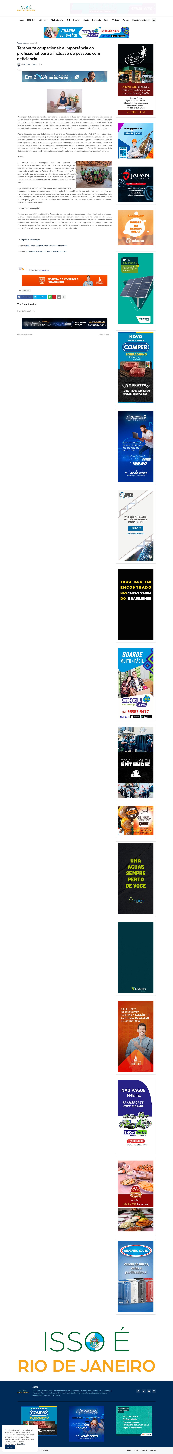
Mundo (86, 20)
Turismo (115, 20)
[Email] (59, 297)
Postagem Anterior (25, 334)
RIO (68, 20)
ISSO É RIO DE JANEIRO (40, 1450)
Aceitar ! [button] (10, 1447)
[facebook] (138, 1391)
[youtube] (149, 1391)
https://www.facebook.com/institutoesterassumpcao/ (46, 251)
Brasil (106, 20)
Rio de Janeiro (57, 20)
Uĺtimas (42, 20)
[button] (148, 20)
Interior (76, 20)
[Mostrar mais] (64, 297)
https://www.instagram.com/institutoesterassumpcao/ (46, 246)
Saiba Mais (20, 1444)
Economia (96, 20)
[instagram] (154, 1391)
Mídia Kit (153, 1450)
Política (126, 20)
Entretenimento (139, 20)
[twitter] (144, 1391)
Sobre (135, 1450)
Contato (144, 1450)
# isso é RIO (32, 43)
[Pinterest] (54, 297)
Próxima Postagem (104, 334)
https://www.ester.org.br (30, 240)
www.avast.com (44, 270)
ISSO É (30, 20)
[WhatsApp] (50, 297)
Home (21, 20)
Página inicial (21, 43)
